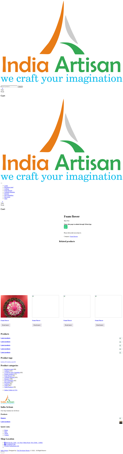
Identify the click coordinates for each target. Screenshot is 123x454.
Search (20, 86)
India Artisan (4, 450)
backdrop (4, 361)
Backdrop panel (8, 187)
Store (5, 198)
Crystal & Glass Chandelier (12, 372)
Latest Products (8, 387)
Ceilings (6, 189)
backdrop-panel (11, 361)
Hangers (6, 194)
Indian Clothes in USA (10, 390)
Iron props (7, 197)
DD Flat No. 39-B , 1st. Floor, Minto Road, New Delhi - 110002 (24, 442)
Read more (5, 325)
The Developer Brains (23, 450)
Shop (5, 432)
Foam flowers (8, 190)
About (6, 433)
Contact (6, 435)
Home (6, 430)
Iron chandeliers (8, 195)
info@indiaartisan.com (12, 446)
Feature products (9, 374)
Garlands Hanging (9, 192)
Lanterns (6, 384)
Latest (6, 185)
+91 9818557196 (10, 444)
